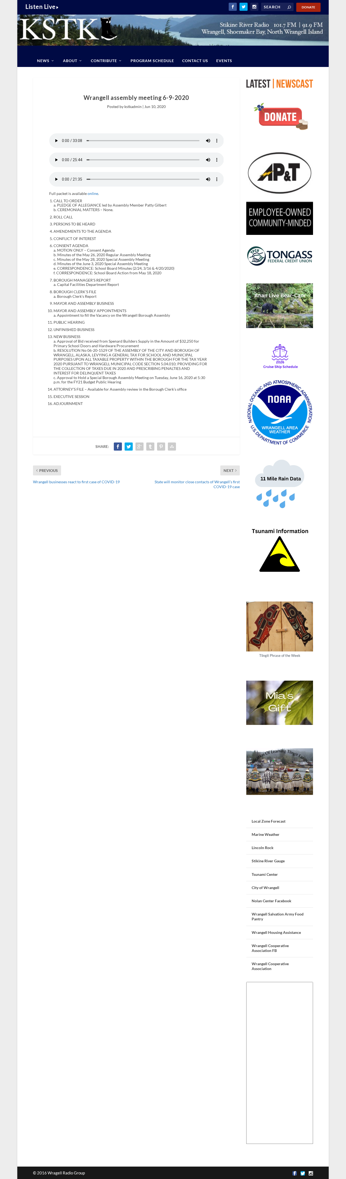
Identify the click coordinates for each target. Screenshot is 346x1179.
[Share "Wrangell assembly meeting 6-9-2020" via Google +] (139, 446)
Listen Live (40, 6)
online (93, 193)
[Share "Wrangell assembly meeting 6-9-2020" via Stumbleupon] (172, 446)
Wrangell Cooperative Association (270, 966)
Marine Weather (266, 834)
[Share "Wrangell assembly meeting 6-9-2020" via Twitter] (128, 446)
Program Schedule (152, 60)
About (70, 60)
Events (224, 60)
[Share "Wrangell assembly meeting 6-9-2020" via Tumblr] (150, 446)
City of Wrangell (265, 887)
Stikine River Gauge (268, 861)
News (43, 60)
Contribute (104, 60)
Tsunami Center (265, 874)
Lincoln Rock (263, 847)
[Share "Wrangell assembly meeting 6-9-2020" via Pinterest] (161, 446)
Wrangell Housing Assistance (276, 932)
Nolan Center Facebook (271, 900)
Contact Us (195, 60)
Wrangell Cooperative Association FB (270, 948)
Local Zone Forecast (268, 821)
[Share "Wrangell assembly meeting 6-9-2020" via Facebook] (117, 446)
